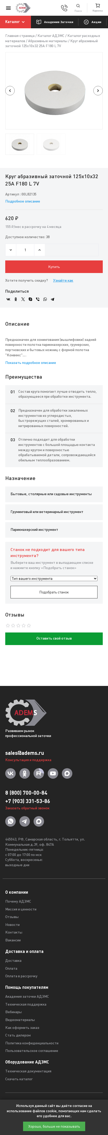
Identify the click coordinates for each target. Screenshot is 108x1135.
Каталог (12, 22)
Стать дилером (18, 1036)
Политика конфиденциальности (31, 1043)
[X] (23, 299)
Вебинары (13, 1012)
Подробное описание (22, 202)
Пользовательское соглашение (31, 1051)
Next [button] (98, 90)
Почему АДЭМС (18, 902)
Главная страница (20, 36)
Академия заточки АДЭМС (27, 997)
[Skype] (30, 299)
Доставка (13, 961)
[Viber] (38, 299)
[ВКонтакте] (8, 299)
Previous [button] (10, 90)
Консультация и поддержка (28, 760)
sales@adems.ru (24, 753)
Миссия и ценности (20, 910)
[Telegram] (52, 299)
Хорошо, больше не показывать (54, 1126)
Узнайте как (63, 281)
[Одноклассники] (16, 299)
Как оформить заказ (22, 1028)
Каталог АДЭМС (50, 36)
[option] (54, 90)
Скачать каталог (19, 1079)
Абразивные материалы (47, 41)
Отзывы (12, 917)
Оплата (11, 969)
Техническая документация (28, 1071)
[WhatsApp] (45, 299)
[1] (78, 8)
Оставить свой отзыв (54, 639)
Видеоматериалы (20, 1020)
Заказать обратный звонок (27, 808)
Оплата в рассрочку (21, 976)
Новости (12, 925)
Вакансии (13, 940)
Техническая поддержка (25, 1005)
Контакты (13, 933)
